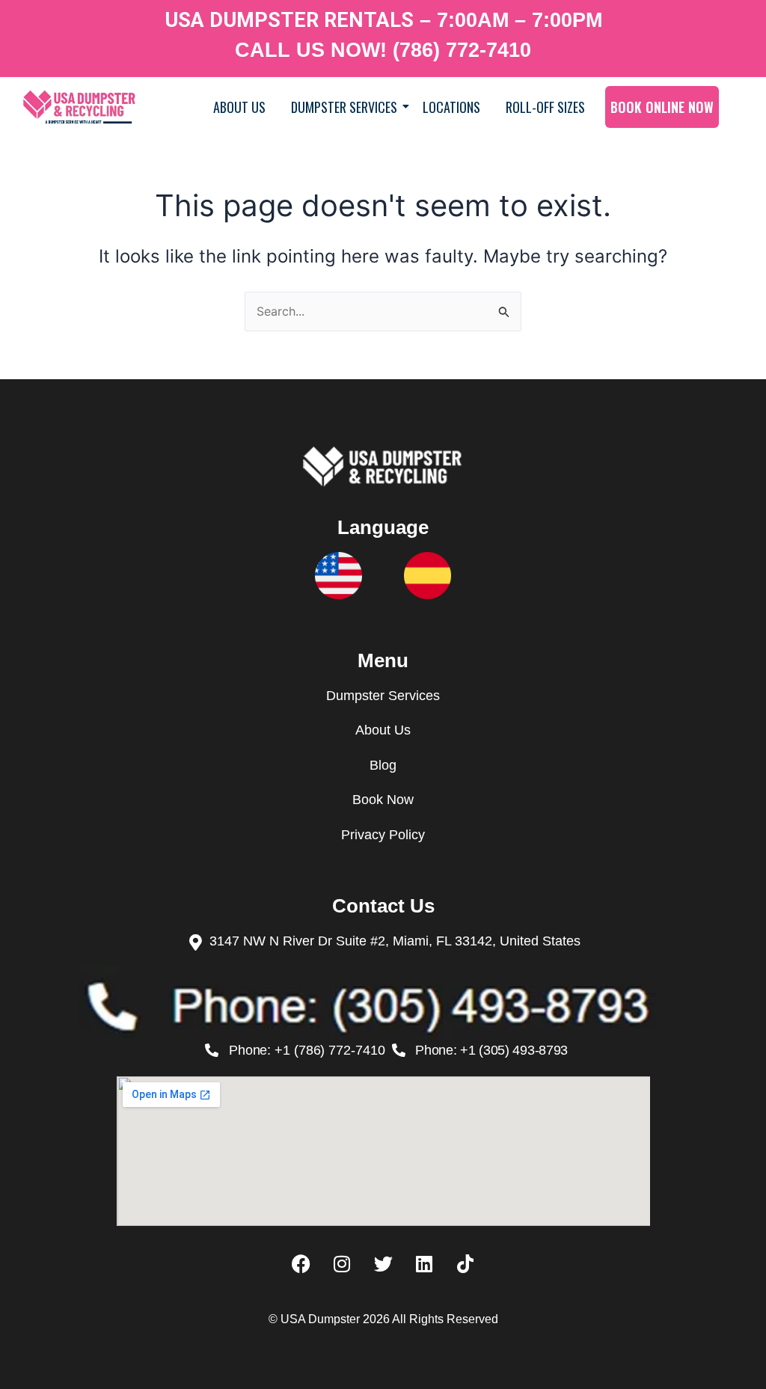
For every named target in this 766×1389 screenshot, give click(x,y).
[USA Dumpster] (80, 107)
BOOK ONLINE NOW (662, 107)
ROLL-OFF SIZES (545, 107)
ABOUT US (239, 107)
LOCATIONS (451, 107)
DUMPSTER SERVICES (344, 107)
